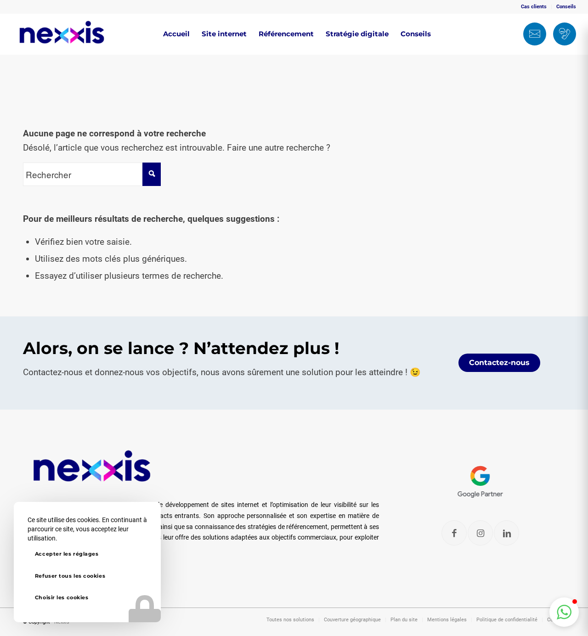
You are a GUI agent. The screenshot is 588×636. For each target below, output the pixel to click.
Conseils (566, 7)
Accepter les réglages (67, 554)
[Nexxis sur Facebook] (454, 533)
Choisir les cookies (61, 597)
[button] (564, 612)
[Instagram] (480, 533)
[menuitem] (534, 7)
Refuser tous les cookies (70, 576)
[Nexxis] (62, 34)
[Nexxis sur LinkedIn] (507, 533)
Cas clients (534, 7)
